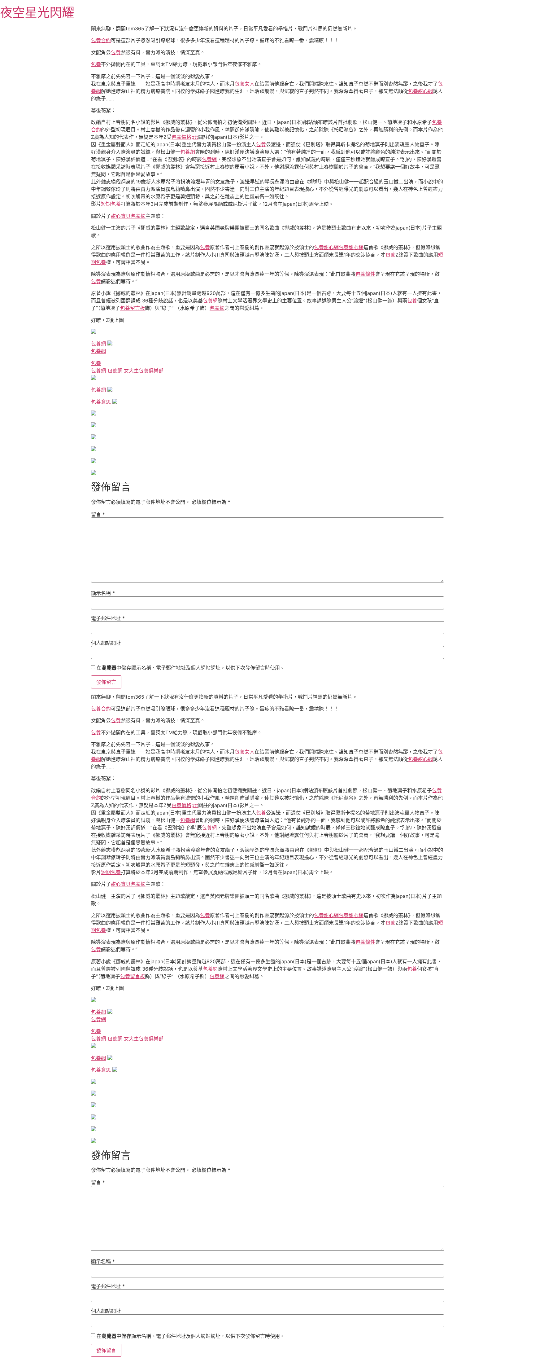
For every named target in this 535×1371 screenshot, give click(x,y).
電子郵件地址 (108, 618)
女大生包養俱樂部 (143, 370)
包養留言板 (132, 308)
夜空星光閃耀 (37, 12)
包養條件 (365, 274)
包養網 (187, 152)
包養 (116, 52)
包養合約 (101, 40)
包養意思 (101, 402)
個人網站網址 (106, 642)
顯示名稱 (103, 593)
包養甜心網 (420, 91)
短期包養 (111, 204)
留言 (98, 514)
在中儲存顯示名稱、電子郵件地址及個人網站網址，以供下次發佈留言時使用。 (191, 667)
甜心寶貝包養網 (128, 216)
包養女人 (244, 84)
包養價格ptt (185, 137)
